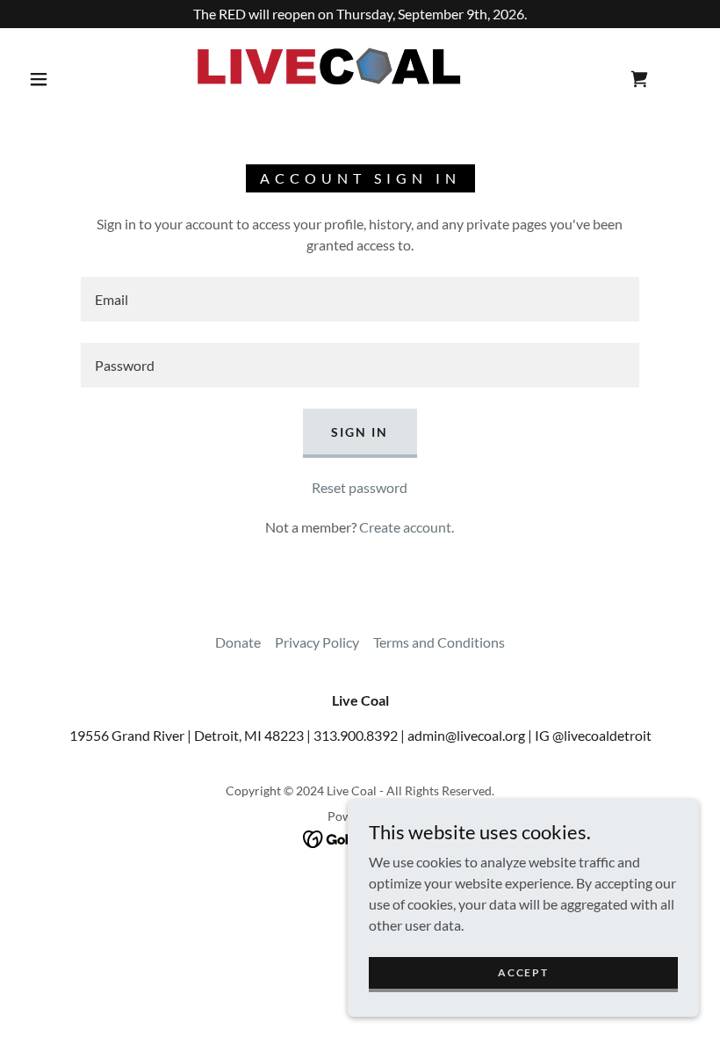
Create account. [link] (406, 526)
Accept (523, 972)
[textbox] (359, 299)
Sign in (359, 431)
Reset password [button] (359, 487)
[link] (343, 77)
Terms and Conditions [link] (439, 642)
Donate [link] (238, 642)
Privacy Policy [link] (317, 642)
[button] (38, 79)
